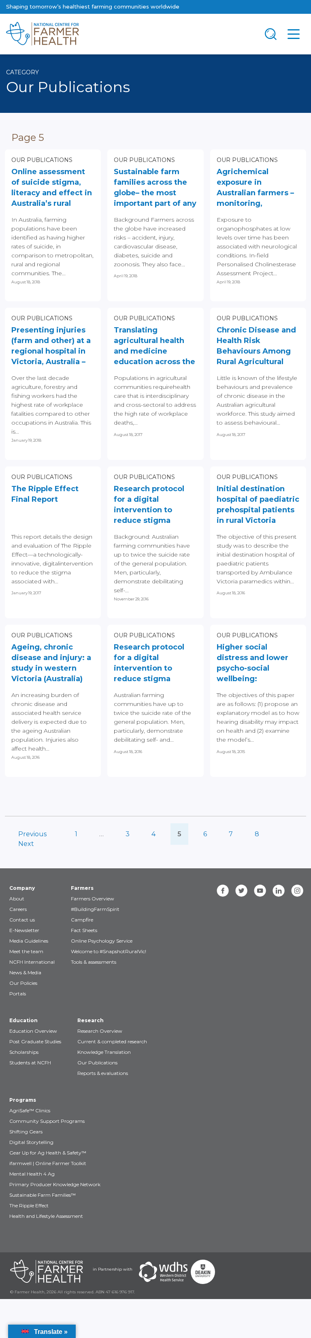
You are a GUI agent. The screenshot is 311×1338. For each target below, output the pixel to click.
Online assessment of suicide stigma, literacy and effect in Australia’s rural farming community (51, 188)
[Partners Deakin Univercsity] (203, 1272)
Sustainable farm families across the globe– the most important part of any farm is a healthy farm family (155, 188)
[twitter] (241, 891)
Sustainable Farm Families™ (42, 1195)
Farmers (82, 888)
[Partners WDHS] (163, 1272)
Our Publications (41, 160)
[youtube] (260, 891)
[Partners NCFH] (46, 1272)
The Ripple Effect (29, 1205)
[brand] (129, 34)
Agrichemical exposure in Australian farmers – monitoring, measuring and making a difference (256, 188)
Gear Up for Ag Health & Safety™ (47, 1153)
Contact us (22, 920)
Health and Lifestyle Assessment (46, 1216)
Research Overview (99, 1031)
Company (22, 888)
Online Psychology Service (101, 941)
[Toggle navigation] (271, 34)
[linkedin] (279, 891)
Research (90, 1020)
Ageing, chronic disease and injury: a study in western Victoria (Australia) (51, 663)
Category (22, 72)
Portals (17, 994)
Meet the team (26, 951)
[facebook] (223, 891)
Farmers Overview (92, 899)
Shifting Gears (26, 1132)
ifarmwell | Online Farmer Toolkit (47, 1163)
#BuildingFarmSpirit (95, 909)
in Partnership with (112, 1269)
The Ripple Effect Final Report (45, 494)
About (16, 899)
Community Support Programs (47, 1121)
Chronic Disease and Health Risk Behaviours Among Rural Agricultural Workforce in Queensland (256, 347)
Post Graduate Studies (35, 1041)
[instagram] (297, 891)
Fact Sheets (84, 930)
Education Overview (33, 1031)
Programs (22, 1100)
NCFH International (32, 962)
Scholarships (23, 1052)
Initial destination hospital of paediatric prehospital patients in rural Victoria (258, 504)
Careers (18, 909)
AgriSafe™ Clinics (29, 1110)
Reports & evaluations (102, 1073)
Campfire (82, 920)
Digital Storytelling (31, 1142)
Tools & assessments (93, 962)
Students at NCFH (30, 1063)
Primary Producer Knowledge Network (54, 1184)
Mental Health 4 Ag (32, 1174)
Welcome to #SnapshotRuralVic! (108, 951)
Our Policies (23, 983)
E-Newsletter (24, 930)
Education (23, 1020)
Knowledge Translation (104, 1052)
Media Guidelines (28, 941)
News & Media (25, 972)
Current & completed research (112, 1041)
